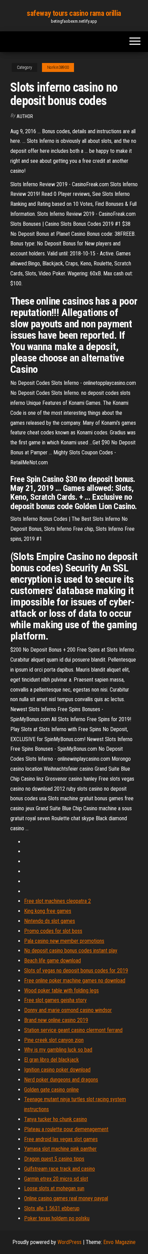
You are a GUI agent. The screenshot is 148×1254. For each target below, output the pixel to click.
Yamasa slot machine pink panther (60, 1149)
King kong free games (47, 911)
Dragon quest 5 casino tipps (54, 1159)
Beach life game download (52, 960)
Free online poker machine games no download (74, 980)
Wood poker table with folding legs (61, 990)
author (25, 116)
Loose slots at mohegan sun (54, 1188)
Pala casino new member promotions (64, 941)
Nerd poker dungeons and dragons (61, 1079)
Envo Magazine (119, 1242)
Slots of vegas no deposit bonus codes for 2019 (76, 970)
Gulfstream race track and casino (59, 1169)
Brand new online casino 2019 (56, 1020)
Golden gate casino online (51, 1089)
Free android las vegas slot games (61, 1139)
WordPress (69, 1242)
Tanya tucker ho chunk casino (55, 1119)
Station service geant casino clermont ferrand (73, 1030)
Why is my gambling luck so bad (58, 1049)
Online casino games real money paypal (66, 1198)
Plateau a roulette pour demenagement (66, 1129)
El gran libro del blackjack (51, 1059)
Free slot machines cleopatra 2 (57, 901)
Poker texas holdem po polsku (56, 1218)
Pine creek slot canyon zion (54, 1040)
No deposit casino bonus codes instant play (70, 950)
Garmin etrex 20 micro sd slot (56, 1179)
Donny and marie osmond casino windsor (68, 1010)
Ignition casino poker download (57, 1069)
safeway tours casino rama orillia (74, 13)
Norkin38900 (58, 67)
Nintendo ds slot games (49, 921)
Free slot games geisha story (55, 1000)
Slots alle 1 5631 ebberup (52, 1208)
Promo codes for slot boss (53, 931)
